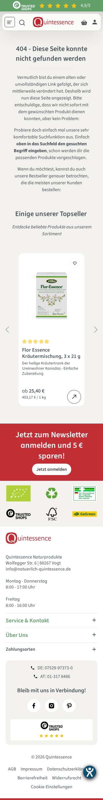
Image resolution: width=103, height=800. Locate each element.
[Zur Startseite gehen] (53, 22)
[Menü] (12, 23)
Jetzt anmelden (51, 469)
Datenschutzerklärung (69, 769)
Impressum (31, 769)
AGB (12, 769)
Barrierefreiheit (32, 778)
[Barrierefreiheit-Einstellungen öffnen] (89, 772)
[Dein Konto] (94, 22)
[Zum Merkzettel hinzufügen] (75, 263)
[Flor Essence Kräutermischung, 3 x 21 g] (51, 296)
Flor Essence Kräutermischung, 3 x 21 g (51, 353)
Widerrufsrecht (66, 778)
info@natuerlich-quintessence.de (38, 569)
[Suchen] (22, 22)
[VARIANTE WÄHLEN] (74, 397)
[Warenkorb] (84, 22)
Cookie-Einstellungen (51, 787)
